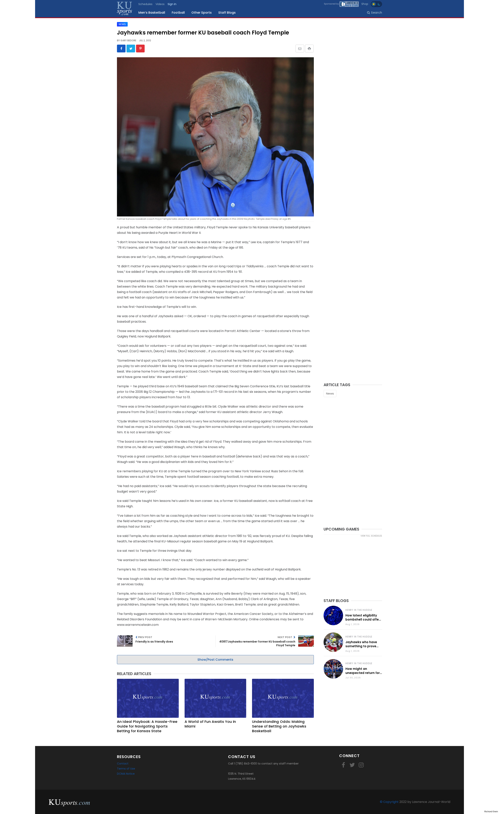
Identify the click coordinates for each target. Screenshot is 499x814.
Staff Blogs (227, 12)
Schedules (145, 4)
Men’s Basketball (151, 12)
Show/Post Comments (215, 659)
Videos (160, 4)
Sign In (172, 4)
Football (178, 12)
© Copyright (389, 802)
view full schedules (371, 535)
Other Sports (201, 12)
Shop (364, 4)
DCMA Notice (126, 774)
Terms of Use (126, 769)
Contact (122, 763)
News (330, 393)
